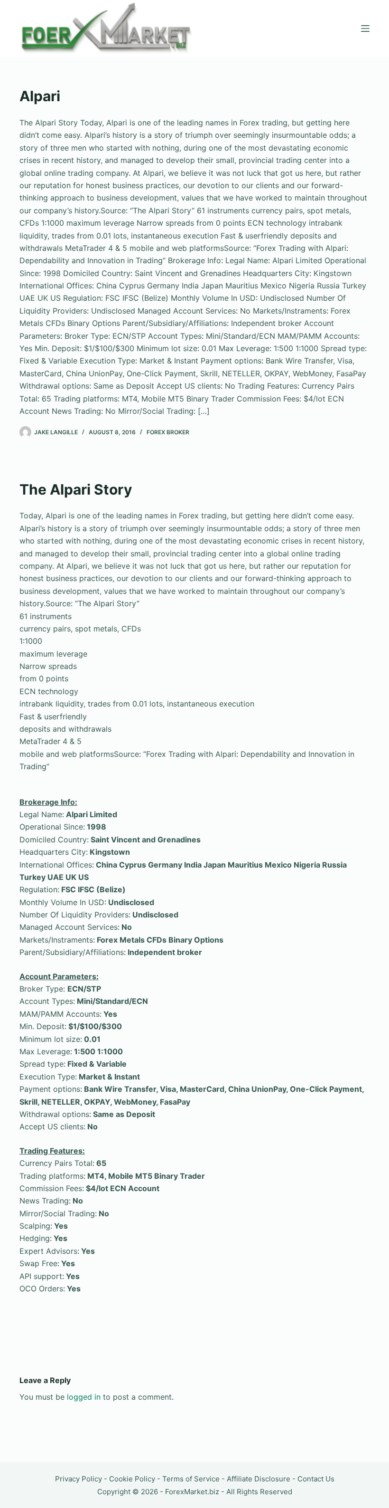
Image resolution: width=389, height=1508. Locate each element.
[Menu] (365, 28)
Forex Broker (168, 432)
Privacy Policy (78, 1478)
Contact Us (315, 1478)
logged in (84, 1397)
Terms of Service (191, 1478)
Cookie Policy (132, 1478)
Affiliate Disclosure (258, 1478)
